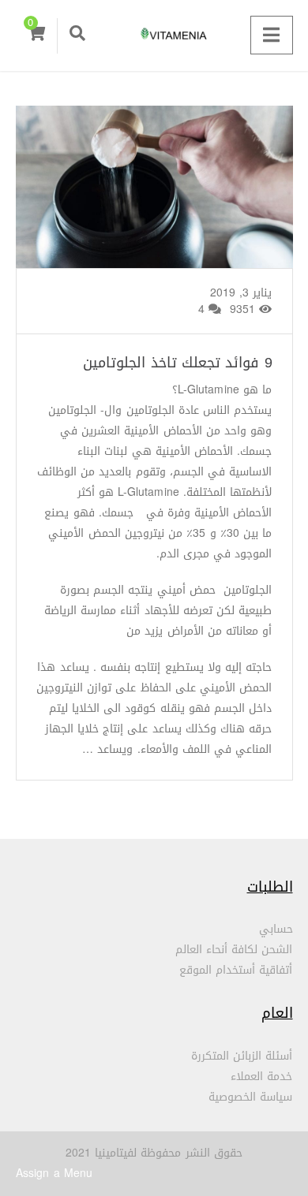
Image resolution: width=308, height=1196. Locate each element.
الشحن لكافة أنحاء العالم (234, 949)
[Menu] (271, 35)
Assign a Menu (54, 1173)
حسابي (276, 929)
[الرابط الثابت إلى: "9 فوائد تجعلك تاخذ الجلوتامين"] (154, 206)
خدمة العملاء (261, 1076)
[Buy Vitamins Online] (154, 35)
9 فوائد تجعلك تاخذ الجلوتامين (177, 362)
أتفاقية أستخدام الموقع (236, 970)
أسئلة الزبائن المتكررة (242, 1056)
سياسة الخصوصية (250, 1097)
